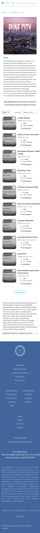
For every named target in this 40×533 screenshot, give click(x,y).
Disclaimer (33, 510)
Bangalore (11, 391)
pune (22, 12)
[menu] (2, 3)
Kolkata (28, 398)
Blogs (20, 416)
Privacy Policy (20, 510)
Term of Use (7, 510)
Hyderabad (11, 394)
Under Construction (20, 373)
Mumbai (28, 394)
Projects (20, 427)
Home (4, 12)
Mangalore (28, 391)
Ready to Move (20, 369)
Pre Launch (20, 376)
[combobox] (23, 112)
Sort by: (18, 112)
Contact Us (20, 424)
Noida (28, 402)
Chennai (11, 402)
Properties (13, 12)
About (20, 420)
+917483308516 (20, 438)
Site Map (20, 516)
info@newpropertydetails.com (20, 442)
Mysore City (11, 398)
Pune (11, 406)
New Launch (20, 380)
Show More (20, 292)
